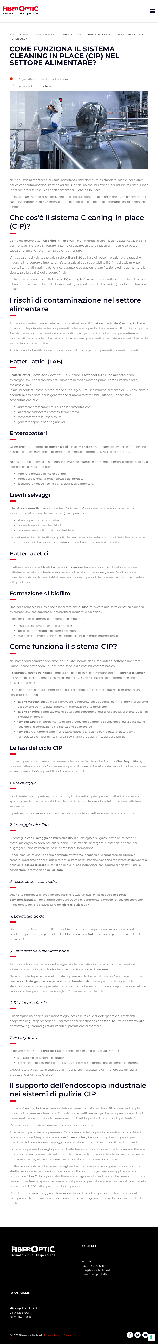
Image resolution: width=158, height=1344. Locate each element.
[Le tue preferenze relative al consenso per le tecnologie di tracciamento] (151, 1337)
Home (13, 34)
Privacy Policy (52, 1335)
